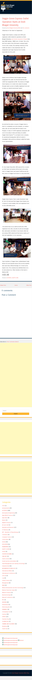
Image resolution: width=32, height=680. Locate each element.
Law (3, 578)
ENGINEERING (5, 546)
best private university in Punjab (19, 39)
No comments (26, 28)
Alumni (4, 520)
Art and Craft (5, 525)
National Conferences (7, 597)
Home (16, 285)
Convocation (5, 539)
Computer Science (6, 537)
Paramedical (5, 604)
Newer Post (3, 285)
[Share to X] (6, 275)
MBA (3, 585)
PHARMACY (4, 609)
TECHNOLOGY (5, 621)
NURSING (4, 602)
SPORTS (4, 616)
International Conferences (8, 573)
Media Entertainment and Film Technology (12, 587)
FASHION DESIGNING (7, 554)
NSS (3, 599)
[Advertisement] (16, 359)
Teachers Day (5, 619)
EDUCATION (5, 544)
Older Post (28, 285)
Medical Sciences (6, 592)
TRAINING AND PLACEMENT (8, 624)
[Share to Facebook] (8, 275)
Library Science (6, 580)
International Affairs (7, 570)
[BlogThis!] (5, 275)
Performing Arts (6, 607)
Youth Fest (4, 628)
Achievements (5, 508)
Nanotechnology (6, 595)
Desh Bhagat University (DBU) (14, 28)
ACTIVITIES (9, 277)
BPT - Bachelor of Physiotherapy (10, 532)
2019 (3, 505)
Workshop (4, 626)
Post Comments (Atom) (13, 341)
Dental (3, 541)
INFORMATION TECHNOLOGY (8, 568)
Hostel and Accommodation (9, 561)
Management (5, 583)
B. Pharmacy (5, 529)
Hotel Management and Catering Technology (13, 563)
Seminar (4, 614)
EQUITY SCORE (15, 277)
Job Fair (4, 575)
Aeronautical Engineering (8, 513)
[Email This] (3, 275)
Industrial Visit (5, 566)
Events (3, 551)
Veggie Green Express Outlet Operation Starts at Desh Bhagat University (15, 21)
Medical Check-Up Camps (8, 590)
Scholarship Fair (6, 611)
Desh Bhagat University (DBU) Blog (20, 673)
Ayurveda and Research (8, 527)
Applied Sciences (6, 522)
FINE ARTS (4, 556)
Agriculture (5, 517)
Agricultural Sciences (7, 515)
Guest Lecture (5, 558)
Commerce (5, 534)
